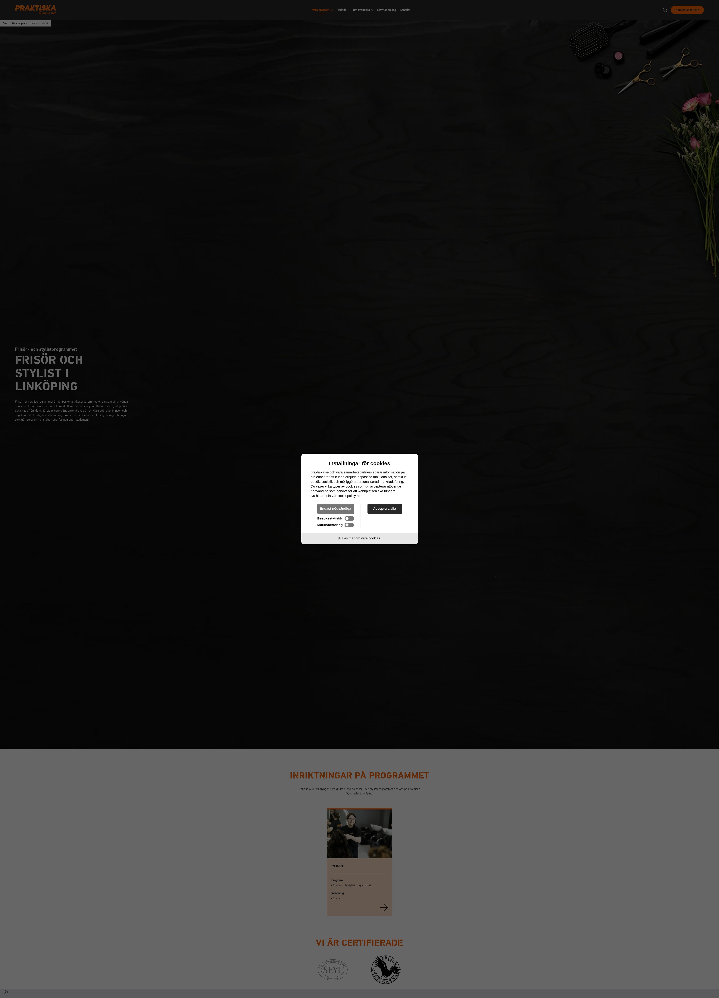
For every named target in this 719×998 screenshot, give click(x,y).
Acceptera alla (384, 508)
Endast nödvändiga (335, 508)
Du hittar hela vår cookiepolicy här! (337, 496)
